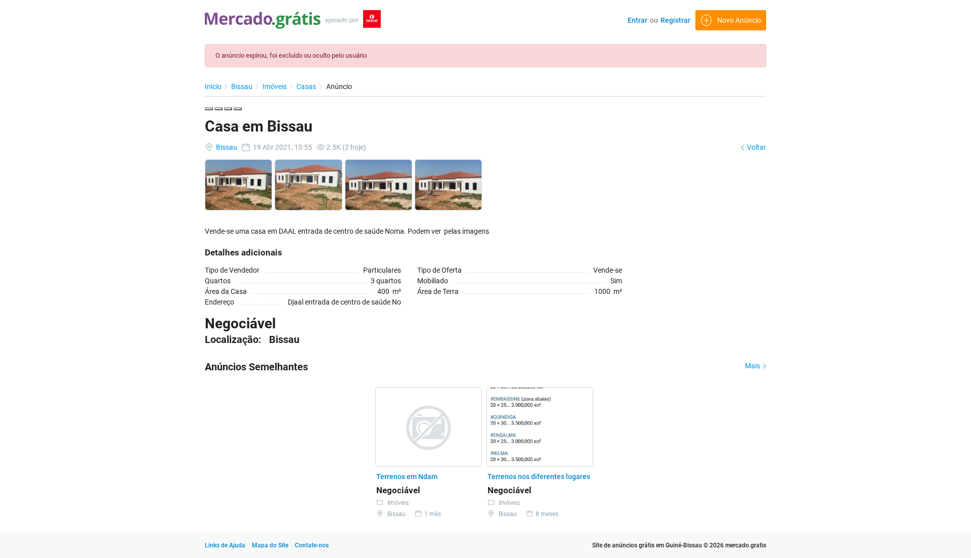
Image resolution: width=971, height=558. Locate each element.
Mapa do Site (271, 545)
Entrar (637, 20)
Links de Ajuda (225, 545)
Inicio (214, 86)
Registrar (675, 20)
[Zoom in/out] (238, 108)
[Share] (218, 108)
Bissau (242, 86)
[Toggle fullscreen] (228, 108)
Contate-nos (312, 545)
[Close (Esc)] (209, 108)
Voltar (755, 147)
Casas (307, 86)
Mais (753, 366)
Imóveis (275, 86)
